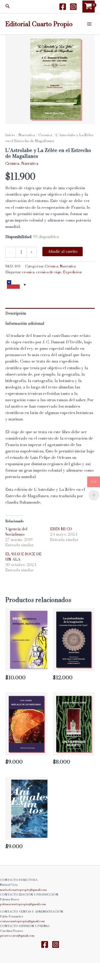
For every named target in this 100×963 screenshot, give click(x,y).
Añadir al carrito (62, 251)
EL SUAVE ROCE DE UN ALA (23, 556)
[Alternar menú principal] (89, 23)
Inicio (10, 135)
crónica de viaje (48, 272)
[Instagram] (73, 6)
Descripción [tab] (15, 313)
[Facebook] (62, 6)
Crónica (45, 135)
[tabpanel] (50, 79)
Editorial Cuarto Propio (39, 24)
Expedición (72, 272)
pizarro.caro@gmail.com (17, 935)
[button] (7, 6)
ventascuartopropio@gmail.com (22, 921)
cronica (28, 272)
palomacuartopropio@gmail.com (23, 904)
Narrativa (26, 135)
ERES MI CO (61, 529)
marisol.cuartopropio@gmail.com (23, 890)
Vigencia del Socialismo (16, 531)
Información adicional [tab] (24, 323)
